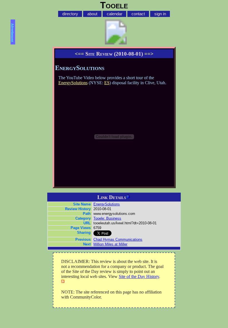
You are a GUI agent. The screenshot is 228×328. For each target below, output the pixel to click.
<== (79, 54)
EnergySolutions (73, 82)
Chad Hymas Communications (117, 239)
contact (138, 14)
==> (148, 54)
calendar (114, 14)
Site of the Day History (139, 276)
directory (70, 14)
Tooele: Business (107, 218)
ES (107, 82)
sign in (160, 14)
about (92, 14)
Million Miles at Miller (110, 244)
